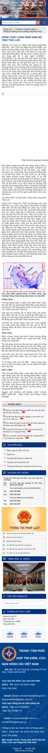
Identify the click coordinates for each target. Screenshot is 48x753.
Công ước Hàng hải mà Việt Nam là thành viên (20, 533)
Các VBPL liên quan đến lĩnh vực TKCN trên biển (20, 549)
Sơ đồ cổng (30, 748)
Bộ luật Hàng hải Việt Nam (14, 541)
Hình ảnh (13, 559)
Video (26, 559)
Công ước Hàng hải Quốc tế (14, 537)
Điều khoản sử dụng (24, 751)
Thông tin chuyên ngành (25, 29)
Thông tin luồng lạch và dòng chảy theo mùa (22, 31)
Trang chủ (7, 29)
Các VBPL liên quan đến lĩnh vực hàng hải (18, 545)
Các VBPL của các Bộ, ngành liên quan (18, 553)
